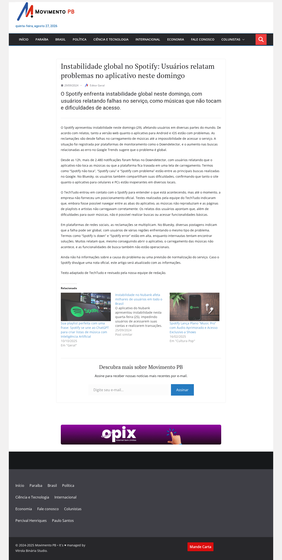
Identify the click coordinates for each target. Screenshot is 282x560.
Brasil (60, 39)
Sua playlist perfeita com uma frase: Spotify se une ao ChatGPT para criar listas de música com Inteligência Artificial (85, 330)
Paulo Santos (63, 520)
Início (23, 39)
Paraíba (41, 39)
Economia (175, 39)
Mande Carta (200, 546)
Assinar (182, 389)
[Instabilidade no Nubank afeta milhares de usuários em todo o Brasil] (142, 315)
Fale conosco (202, 39)
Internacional (147, 39)
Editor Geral (97, 85)
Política (79, 39)
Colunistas (230, 39)
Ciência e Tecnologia (110, 39)
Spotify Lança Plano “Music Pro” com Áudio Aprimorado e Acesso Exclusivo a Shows (193, 327)
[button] (242, 39)
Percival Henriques (31, 520)
